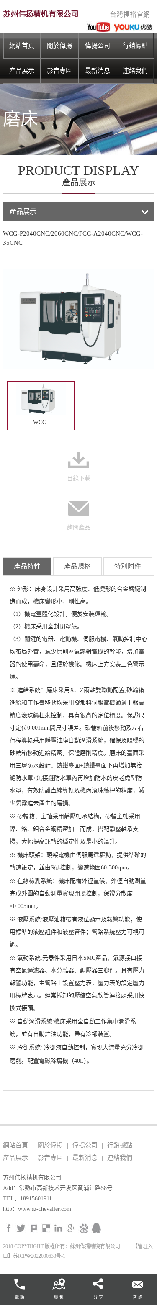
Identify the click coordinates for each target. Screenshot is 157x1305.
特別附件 (127, 566)
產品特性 (27, 566)
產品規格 (77, 566)
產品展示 (21, 70)
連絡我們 (135, 70)
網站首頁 (21, 45)
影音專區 (59, 70)
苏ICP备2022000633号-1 (39, 1256)
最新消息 (97, 70)
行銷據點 (135, 45)
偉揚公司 (97, 45)
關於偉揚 (59, 45)
